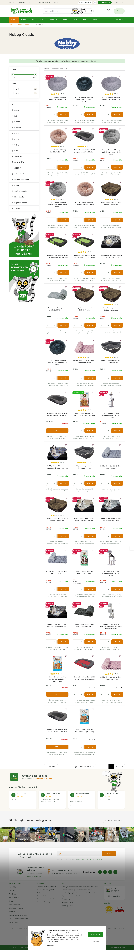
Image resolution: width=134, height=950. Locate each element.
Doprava (22, 2)
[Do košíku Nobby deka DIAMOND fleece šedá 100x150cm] (63, 589)
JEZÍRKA (17, 168)
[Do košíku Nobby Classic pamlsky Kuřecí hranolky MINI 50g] (90, 747)
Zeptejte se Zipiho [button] (34, 876)
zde (48, 941)
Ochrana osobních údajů (45, 899)
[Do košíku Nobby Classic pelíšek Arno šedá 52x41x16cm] (90, 483)
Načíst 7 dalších (86, 767)
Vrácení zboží (41, 896)
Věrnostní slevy (44, 2)
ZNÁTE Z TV (19, 174)
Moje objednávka (15, 904)
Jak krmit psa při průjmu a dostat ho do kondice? (80, 893)
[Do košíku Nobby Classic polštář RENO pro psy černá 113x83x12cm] (90, 167)
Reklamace (41, 893)
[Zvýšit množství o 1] (54, 114)
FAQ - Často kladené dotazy (19, 919)
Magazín (12, 912)
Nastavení (50, 945)
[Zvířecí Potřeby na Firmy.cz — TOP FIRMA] (119, 910)
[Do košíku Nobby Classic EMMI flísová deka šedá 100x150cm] (117, 536)
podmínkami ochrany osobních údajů (89, 859)
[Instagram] (105, 872)
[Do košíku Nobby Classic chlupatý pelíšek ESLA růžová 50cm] (63, 167)
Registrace (119, 2)
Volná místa (13, 922)
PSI (15, 116)
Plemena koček (67, 902)
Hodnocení (112, 928)
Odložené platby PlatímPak (46, 887)
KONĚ (16, 151)
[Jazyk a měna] (94, 2)
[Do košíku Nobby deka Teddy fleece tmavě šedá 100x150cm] (90, 641)
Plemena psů (66, 899)
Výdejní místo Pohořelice (18, 915)
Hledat (91, 11)
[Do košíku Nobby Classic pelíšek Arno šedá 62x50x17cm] (117, 378)
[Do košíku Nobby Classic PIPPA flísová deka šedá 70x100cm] (117, 272)
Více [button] (54, 2)
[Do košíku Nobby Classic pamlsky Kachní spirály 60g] (90, 589)
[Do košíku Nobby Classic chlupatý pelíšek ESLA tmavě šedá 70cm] (117, 167)
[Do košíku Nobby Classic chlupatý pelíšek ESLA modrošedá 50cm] (90, 114)
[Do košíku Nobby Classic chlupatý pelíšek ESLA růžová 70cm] (90, 220)
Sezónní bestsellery (22, 180)
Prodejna (32, 2)
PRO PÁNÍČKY (19, 162)
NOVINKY (17, 185)
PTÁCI (16, 133)
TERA (16, 145)
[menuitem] (14, 20)
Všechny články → (68, 906)
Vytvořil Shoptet (119, 947)
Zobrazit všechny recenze (42, 779)
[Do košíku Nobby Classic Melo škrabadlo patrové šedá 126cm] (117, 430)
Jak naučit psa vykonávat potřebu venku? (77, 890)
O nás (11, 901)
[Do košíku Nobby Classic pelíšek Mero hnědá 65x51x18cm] (117, 220)
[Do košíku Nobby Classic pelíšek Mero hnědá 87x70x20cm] (90, 325)
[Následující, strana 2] (116, 766)
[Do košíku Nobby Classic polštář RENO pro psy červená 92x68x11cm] (90, 694)
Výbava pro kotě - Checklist (72, 896)
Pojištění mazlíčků (21, 203)
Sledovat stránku (114, 896)
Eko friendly (19, 197)
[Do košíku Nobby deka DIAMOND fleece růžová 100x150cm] (90, 378)
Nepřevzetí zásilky (43, 902)
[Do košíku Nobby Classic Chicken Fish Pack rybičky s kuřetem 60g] (90, 430)
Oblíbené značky (21, 191)
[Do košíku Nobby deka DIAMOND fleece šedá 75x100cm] (117, 483)
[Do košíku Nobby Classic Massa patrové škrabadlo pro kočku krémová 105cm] (117, 641)
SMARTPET (18, 156)
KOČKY (17, 122)
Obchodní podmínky (16, 908)
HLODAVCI (18, 128)
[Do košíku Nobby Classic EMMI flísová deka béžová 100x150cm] (90, 536)
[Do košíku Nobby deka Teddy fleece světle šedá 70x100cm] (63, 325)
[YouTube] (110, 872)
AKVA (16, 139)
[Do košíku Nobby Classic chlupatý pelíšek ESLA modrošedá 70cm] (63, 378)
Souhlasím (96, 934)
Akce (25, 93)
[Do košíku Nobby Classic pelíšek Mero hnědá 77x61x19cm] (63, 536)
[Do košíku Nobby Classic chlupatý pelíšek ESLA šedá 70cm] (63, 114)
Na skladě (25, 89)
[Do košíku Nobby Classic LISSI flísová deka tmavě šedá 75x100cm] (63, 483)
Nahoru (52, 767)
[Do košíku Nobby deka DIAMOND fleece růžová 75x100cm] (117, 694)
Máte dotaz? (85, 3)
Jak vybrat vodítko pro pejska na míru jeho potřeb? (80, 887)
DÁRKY (17, 110)
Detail (57, 430)
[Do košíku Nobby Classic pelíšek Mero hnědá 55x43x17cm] (117, 325)
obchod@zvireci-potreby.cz (62, 870)
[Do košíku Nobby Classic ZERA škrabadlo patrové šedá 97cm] (117, 589)
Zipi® (11, 928)
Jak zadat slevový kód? (45, 890)
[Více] (119, 20)
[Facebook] (100, 872)
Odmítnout (95, 941)
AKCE (16, 104)
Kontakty (12, 2)
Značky (17, 208)
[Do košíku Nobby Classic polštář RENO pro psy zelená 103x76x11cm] (90, 272)
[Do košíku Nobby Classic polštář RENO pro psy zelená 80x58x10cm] (63, 272)
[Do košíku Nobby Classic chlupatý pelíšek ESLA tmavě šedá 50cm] (63, 220)
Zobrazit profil (112, 820)
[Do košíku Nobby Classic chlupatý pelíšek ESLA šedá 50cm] (117, 114)
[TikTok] (115, 872)
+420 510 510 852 (58, 873)
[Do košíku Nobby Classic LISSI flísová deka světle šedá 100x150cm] (63, 641)
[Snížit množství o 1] (48, 114)
